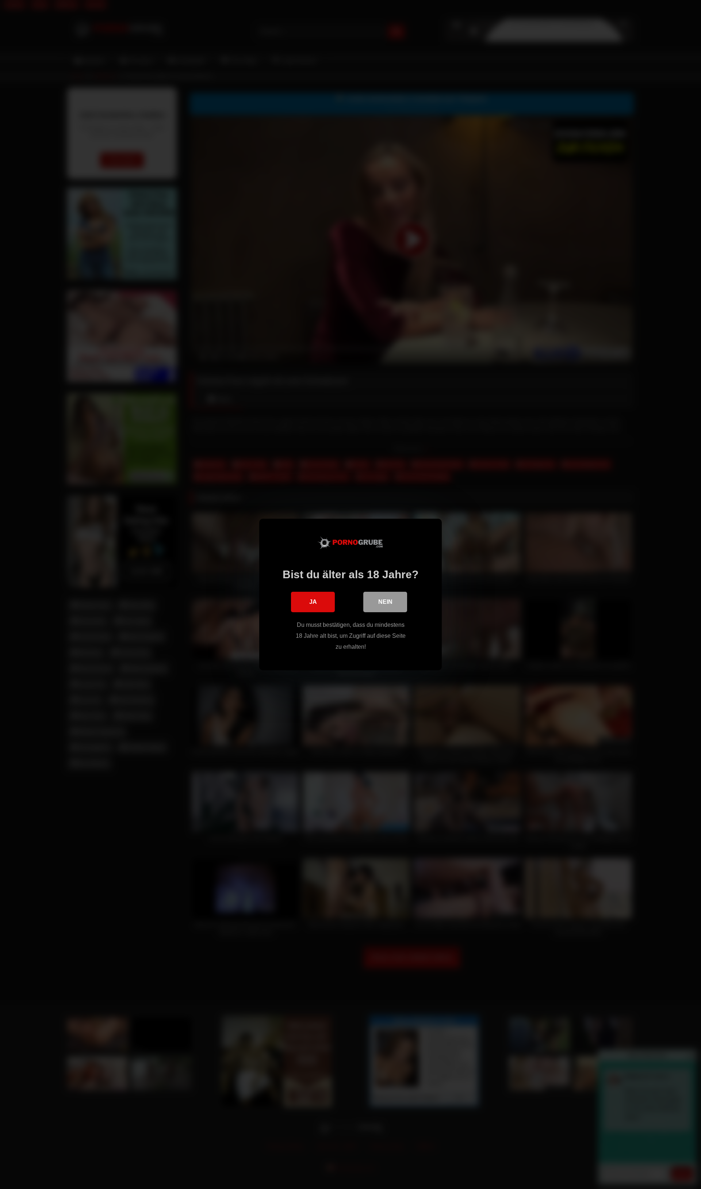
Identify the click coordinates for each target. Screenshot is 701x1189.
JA (313, 602)
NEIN (385, 602)
